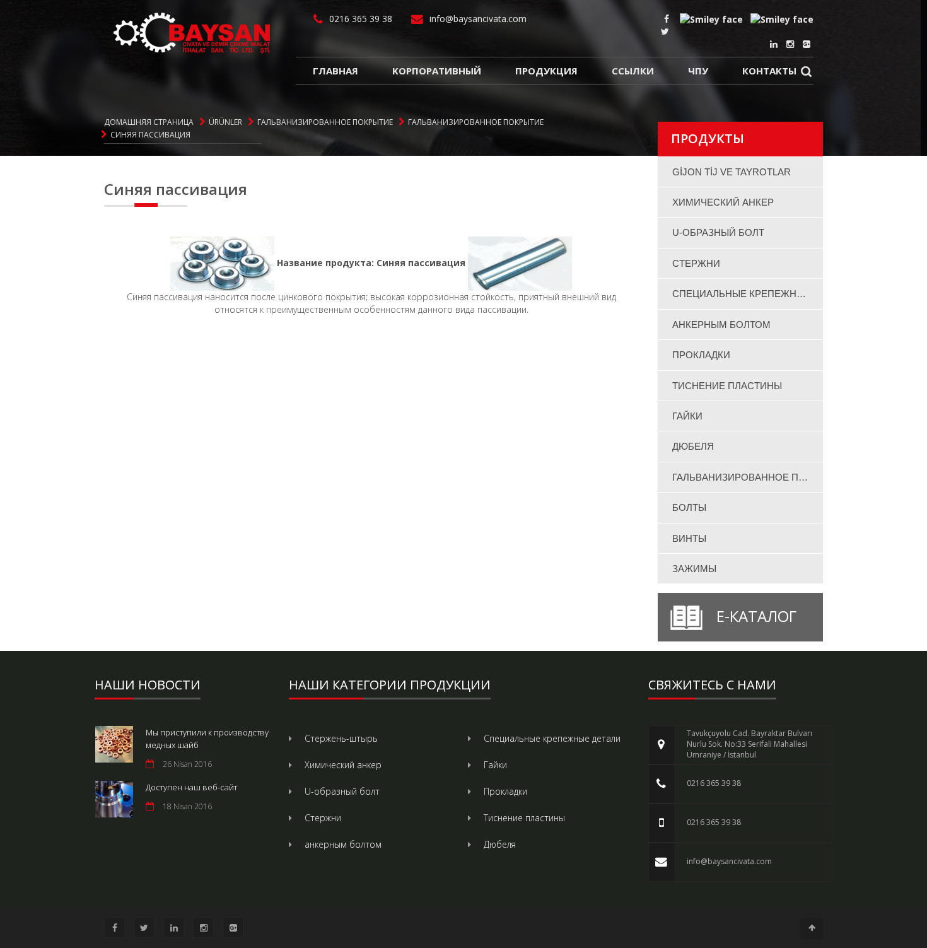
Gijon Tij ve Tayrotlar (731, 172)
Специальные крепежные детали (748, 293)
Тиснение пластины (727, 385)
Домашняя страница (149, 122)
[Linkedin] (774, 44)
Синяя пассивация (150, 134)
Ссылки (633, 70)
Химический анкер (723, 202)
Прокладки (701, 354)
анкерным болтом (721, 324)
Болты (689, 507)
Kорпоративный (436, 70)
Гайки (687, 416)
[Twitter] (665, 31)
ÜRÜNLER (225, 122)
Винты (689, 538)
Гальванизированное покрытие (325, 122)
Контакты (769, 70)
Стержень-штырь (341, 738)
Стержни (696, 263)
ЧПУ (698, 70)
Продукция (546, 70)
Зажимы (694, 568)
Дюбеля (693, 446)
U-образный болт (718, 232)
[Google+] (806, 44)
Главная (335, 70)
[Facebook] (666, 19)
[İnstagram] (790, 44)
